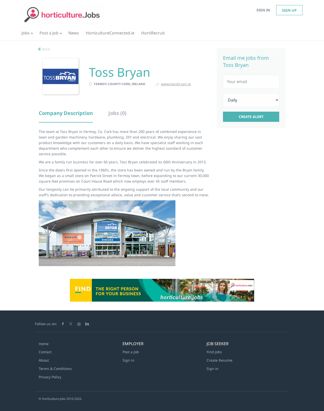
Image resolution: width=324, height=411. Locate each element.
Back (45, 49)
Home (44, 343)
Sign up (289, 10)
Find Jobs (214, 351)
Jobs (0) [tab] (117, 113)
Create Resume (219, 360)
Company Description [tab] (66, 113)
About (44, 360)
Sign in (263, 10)
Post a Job (131, 351)
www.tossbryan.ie (176, 84)
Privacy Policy (50, 377)
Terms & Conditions (55, 368)
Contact (45, 351)
